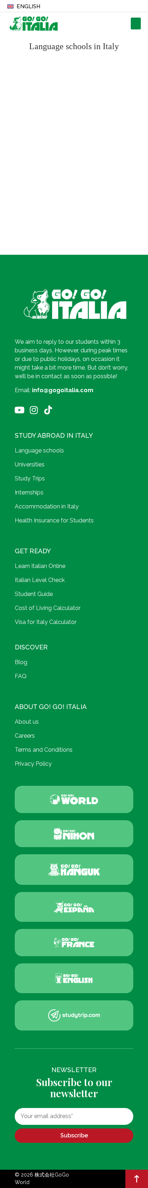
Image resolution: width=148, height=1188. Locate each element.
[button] (136, 23)
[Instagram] (33, 409)
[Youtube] (19, 409)
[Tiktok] (47, 409)
